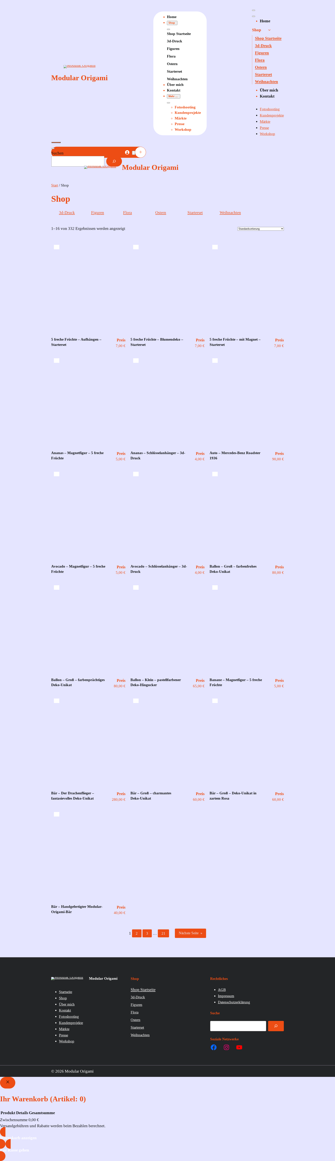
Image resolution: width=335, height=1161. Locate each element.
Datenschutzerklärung (234, 1002)
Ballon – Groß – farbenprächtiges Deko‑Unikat (78, 682)
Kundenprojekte (188, 113)
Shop (63, 998)
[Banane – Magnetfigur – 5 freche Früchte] (215, 587)
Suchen (57, 153)
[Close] (7, 1083)
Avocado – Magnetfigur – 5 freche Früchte (78, 569)
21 (163, 933)
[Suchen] (114, 161)
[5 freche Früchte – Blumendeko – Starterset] (136, 247)
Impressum (226, 996)
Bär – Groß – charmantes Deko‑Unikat (150, 795)
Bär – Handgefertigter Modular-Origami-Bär (76, 909)
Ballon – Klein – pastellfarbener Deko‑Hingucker (155, 682)
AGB (222, 990)
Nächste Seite (190, 933)
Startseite (65, 992)
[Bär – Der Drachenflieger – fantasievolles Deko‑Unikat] (56, 701)
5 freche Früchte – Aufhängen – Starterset (76, 342)
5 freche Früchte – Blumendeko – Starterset (156, 342)
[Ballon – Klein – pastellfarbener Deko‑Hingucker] (136, 587)
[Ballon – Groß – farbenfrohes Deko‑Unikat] (215, 474)
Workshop (183, 129)
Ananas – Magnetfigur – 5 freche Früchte (77, 455)
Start (54, 185)
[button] (172, 23)
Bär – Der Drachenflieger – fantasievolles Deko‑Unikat (72, 795)
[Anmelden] (127, 152)
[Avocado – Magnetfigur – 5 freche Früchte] (56, 474)
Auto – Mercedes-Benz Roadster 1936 (235, 455)
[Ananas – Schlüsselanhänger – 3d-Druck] (136, 360)
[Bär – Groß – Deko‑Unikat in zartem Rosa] (215, 701)
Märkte (180, 118)
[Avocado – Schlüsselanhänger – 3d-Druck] (136, 474)
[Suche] (276, 1026)
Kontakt (65, 1010)
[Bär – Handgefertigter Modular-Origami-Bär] (56, 814)
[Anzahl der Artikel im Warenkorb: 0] (133, 153)
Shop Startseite (179, 34)
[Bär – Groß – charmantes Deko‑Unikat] (136, 701)
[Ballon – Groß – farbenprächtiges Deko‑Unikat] (56, 587)
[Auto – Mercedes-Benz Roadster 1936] (215, 360)
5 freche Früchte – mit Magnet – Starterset (235, 342)
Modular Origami (79, 78)
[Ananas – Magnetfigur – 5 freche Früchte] (56, 360)
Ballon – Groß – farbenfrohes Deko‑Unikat (233, 569)
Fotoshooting (185, 107)
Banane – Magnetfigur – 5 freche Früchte (236, 682)
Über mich (67, 1004)
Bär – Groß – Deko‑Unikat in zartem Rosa (233, 795)
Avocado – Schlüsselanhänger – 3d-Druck (158, 569)
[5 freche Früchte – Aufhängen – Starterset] (56, 247)
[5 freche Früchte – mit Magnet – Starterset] (215, 247)
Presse (179, 124)
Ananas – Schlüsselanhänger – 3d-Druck (157, 455)
